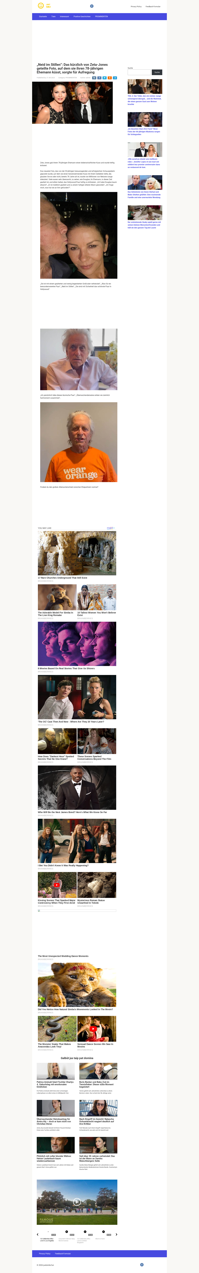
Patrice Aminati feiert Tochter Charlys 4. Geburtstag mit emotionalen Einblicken (55, 1084)
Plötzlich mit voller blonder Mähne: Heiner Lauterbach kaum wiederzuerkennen (54, 1158)
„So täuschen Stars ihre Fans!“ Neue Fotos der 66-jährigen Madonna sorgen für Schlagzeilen (144, 132)
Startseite (43, 16)
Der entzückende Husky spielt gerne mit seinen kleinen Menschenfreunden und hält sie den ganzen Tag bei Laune (144, 225)
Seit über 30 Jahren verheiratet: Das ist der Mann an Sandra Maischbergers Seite (97, 1158)
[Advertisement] (99, 40)
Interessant (64, 16)
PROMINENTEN (101, 16)
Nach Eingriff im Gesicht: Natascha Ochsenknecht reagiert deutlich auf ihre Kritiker (96, 1121)
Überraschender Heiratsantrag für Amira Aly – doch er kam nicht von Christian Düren (54, 1121)
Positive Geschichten (82, 16)
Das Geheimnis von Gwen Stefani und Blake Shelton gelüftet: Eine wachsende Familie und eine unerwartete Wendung (144, 195)
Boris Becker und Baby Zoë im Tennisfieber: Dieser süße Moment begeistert (96, 1084)
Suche (130, 68)
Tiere (53, 16)
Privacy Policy (136, 7)
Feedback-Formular (153, 7)
